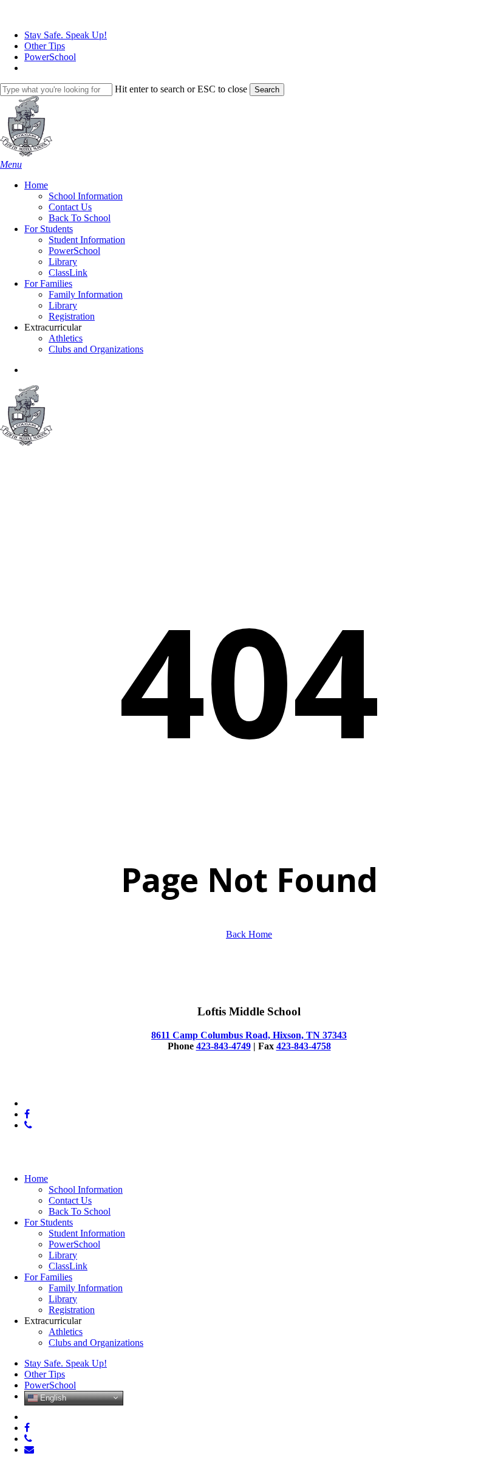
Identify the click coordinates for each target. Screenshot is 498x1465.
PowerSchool (74, 1244)
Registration (72, 1310)
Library (63, 1255)
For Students (48, 1222)
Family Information (86, 1288)
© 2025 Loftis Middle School (56, 1082)
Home (36, 1178)
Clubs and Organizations (96, 1342)
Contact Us (70, 1200)
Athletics (66, 1331)
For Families (48, 1277)
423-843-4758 (303, 1046)
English (52, 1397)
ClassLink (68, 1266)
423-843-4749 (223, 1046)
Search (266, 89)
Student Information (87, 1233)
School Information (86, 1189)
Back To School (80, 1211)
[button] (11, 164)
